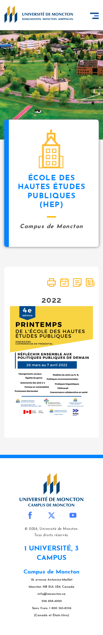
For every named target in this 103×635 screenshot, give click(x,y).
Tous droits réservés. (51, 535)
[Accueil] (38, 14)
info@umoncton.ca (51, 594)
